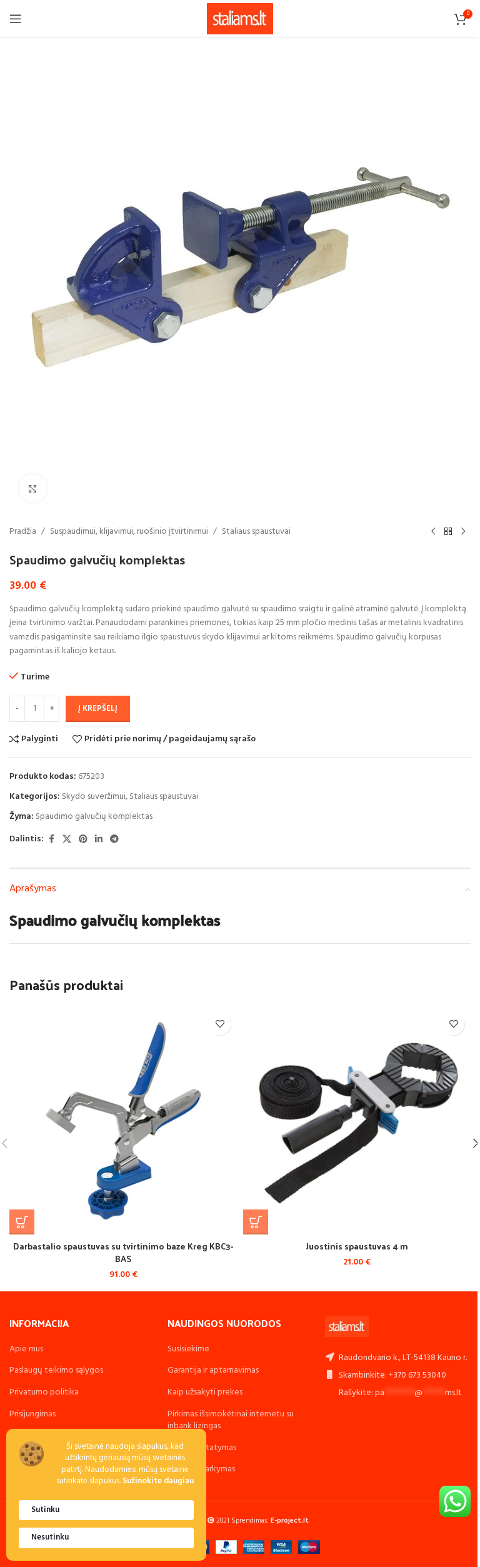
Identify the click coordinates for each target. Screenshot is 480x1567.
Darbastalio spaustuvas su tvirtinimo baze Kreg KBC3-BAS (123, 1252)
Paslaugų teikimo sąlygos (56, 1370)
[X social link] (67, 840)
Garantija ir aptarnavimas (213, 1370)
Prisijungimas (32, 1414)
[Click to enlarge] (33, 488)
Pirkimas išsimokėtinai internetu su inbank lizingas (231, 1420)
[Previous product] (433, 531)
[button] (21, 1221)
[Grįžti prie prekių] (448, 531)
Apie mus (26, 1349)
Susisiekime (188, 1349)
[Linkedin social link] (98, 840)
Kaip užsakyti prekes (205, 1392)
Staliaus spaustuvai (256, 532)
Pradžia (22, 532)
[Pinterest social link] (83, 840)
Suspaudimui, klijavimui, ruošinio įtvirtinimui (129, 532)
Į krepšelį (98, 708)
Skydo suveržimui (94, 796)
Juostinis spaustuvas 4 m (357, 1246)
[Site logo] (240, 19)
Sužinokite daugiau (158, 1482)
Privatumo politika (44, 1392)
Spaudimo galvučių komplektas (94, 816)
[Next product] (463, 531)
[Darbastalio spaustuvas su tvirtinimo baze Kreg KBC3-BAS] (123, 1120)
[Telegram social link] (114, 840)
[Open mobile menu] (15, 18)
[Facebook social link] (51, 840)
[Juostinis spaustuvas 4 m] (357, 1120)
